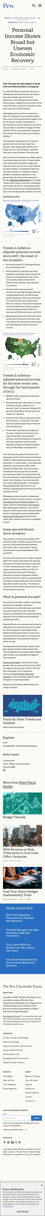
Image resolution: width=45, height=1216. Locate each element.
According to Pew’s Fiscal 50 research (19, 502)
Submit (36, 1118)
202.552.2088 (9, 767)
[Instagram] (8, 1142)
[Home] (22, 986)
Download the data (11, 196)
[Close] (42, 1185)
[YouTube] (19, 1142)
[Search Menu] (34, 6)
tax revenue (34, 505)
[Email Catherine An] (4, 770)
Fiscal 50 (34, 86)
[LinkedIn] (12, 1142)
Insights (7, 1072)
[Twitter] (16, 1142)
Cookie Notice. (8, 1207)
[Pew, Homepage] (8, 5)
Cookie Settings (22, 1211)
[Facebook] (4, 1142)
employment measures (12, 516)
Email (4, 1114)
